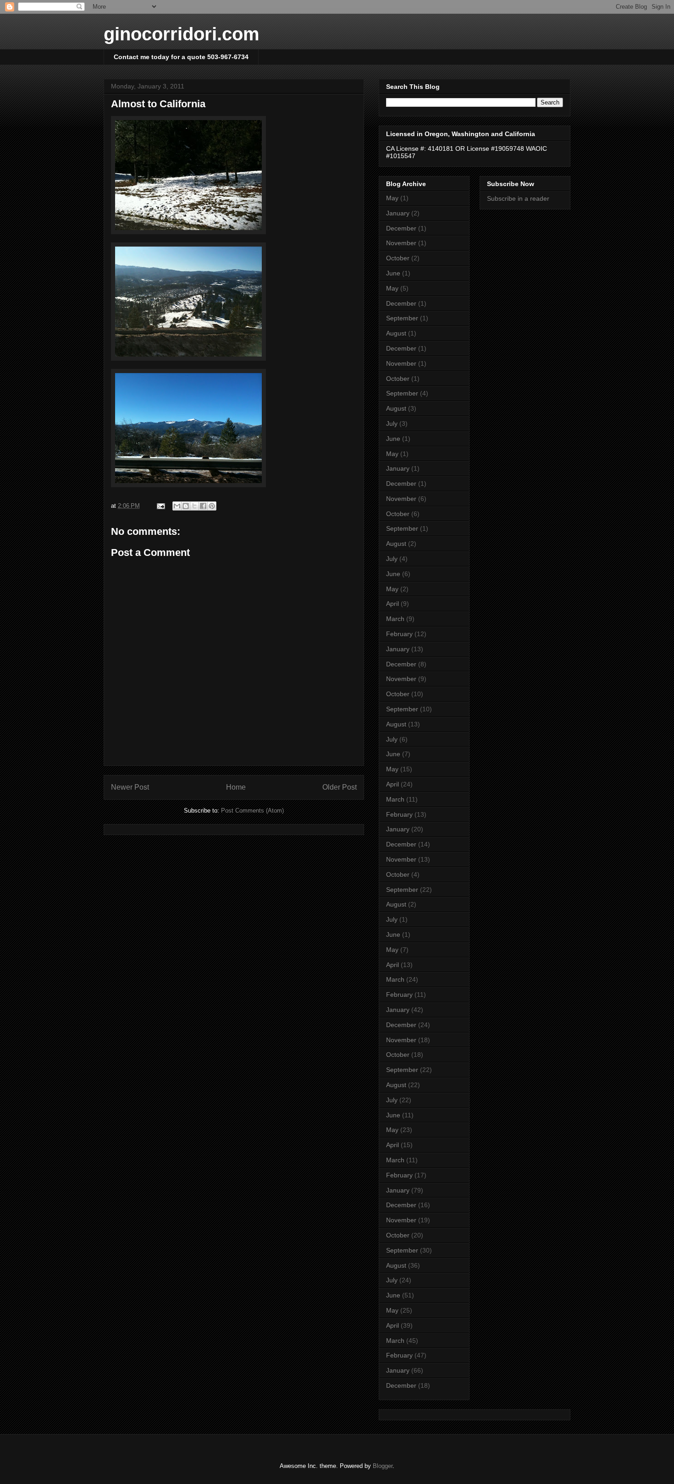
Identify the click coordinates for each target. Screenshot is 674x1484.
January (397, 213)
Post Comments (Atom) (252, 810)
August (396, 333)
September (402, 318)
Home (236, 787)
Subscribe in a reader (518, 198)
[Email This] (177, 506)
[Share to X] (194, 506)
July (392, 423)
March (395, 618)
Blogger (382, 1465)
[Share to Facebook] (203, 506)
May (392, 198)
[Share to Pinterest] (211, 506)
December (401, 228)
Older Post (339, 787)
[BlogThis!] (185, 506)
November (401, 243)
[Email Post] (160, 505)
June (393, 273)
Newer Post (130, 787)
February (399, 634)
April (392, 603)
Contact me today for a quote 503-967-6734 (181, 56)
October (397, 258)
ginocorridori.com (182, 34)
